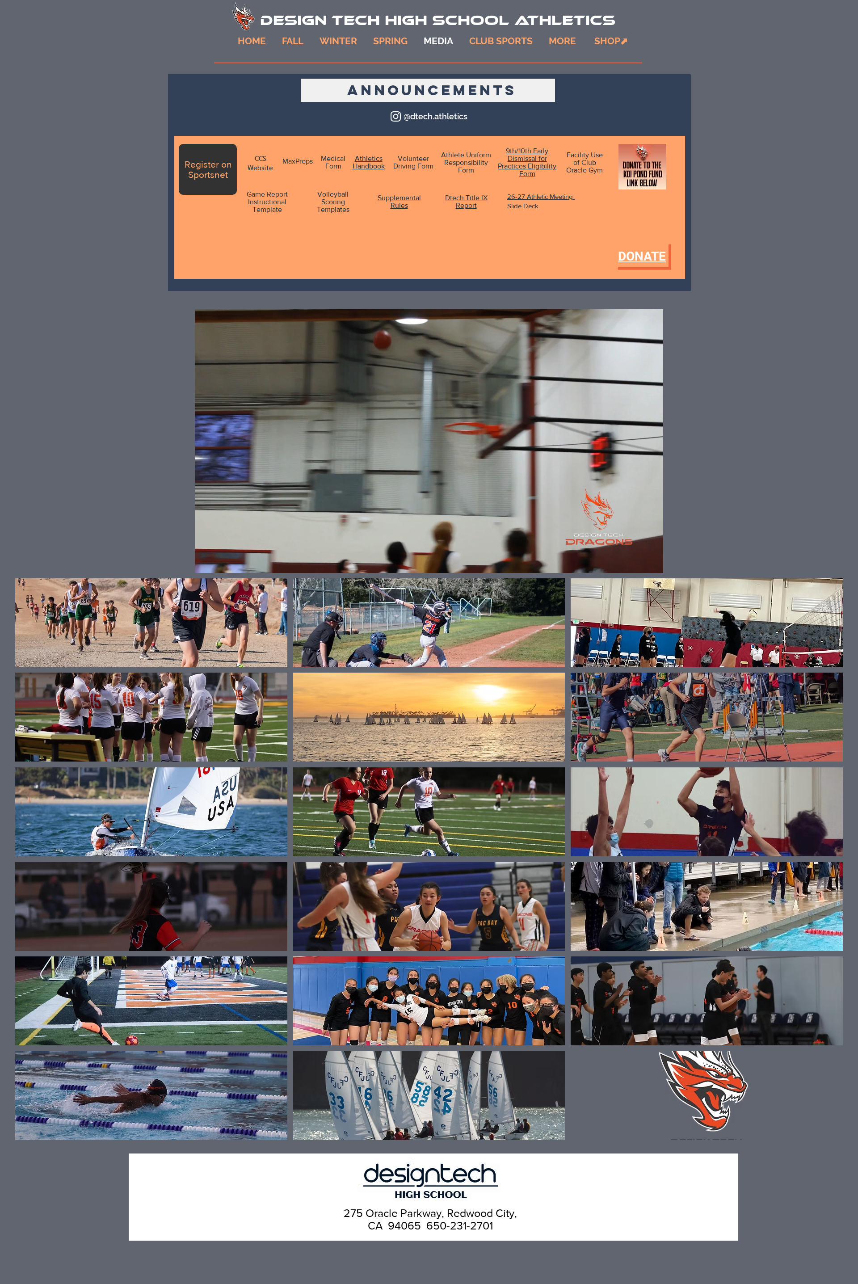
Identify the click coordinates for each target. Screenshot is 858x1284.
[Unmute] (221, 561)
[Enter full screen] (651, 561)
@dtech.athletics (435, 116)
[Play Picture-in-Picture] (636, 561)
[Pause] (206, 561)
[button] (562, 40)
